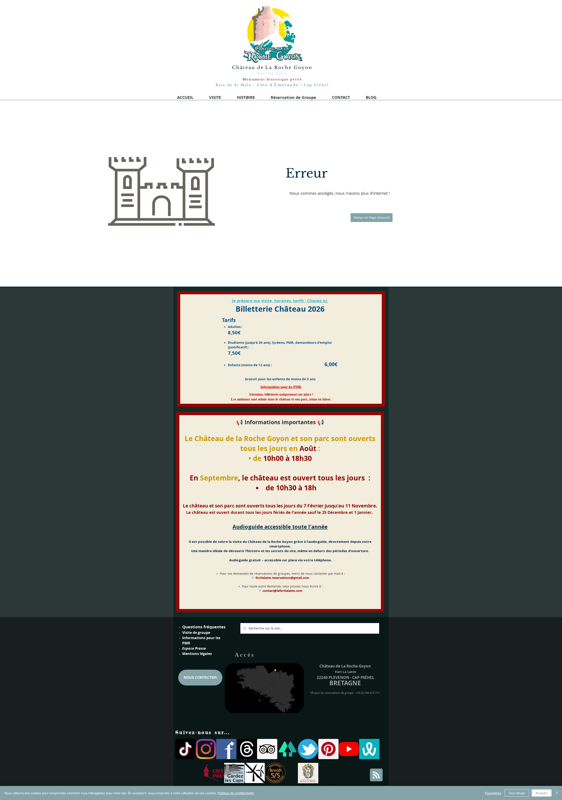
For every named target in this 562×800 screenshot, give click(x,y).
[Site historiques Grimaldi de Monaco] (308, 773)
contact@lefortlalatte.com (282, 591)
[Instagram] (206, 749)
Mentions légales (197, 653)
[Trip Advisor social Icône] (267, 749)
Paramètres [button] (493, 793)
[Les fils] (247, 749)
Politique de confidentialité (236, 793)
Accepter (541, 793)
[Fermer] (556, 792)
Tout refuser (516, 793)
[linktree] (287, 749)
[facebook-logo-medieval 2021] (226, 749)
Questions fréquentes (203, 627)
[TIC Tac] (185, 749)
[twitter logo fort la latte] (308, 749)
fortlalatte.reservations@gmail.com (282, 578)
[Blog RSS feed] (376, 775)
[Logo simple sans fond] (214, 773)
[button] (372, 217)
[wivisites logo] (369, 749)
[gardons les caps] (234, 773)
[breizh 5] (275, 773)
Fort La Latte (272, 73)
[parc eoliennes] (255, 773)
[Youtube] (349, 749)
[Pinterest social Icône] (328, 749)
